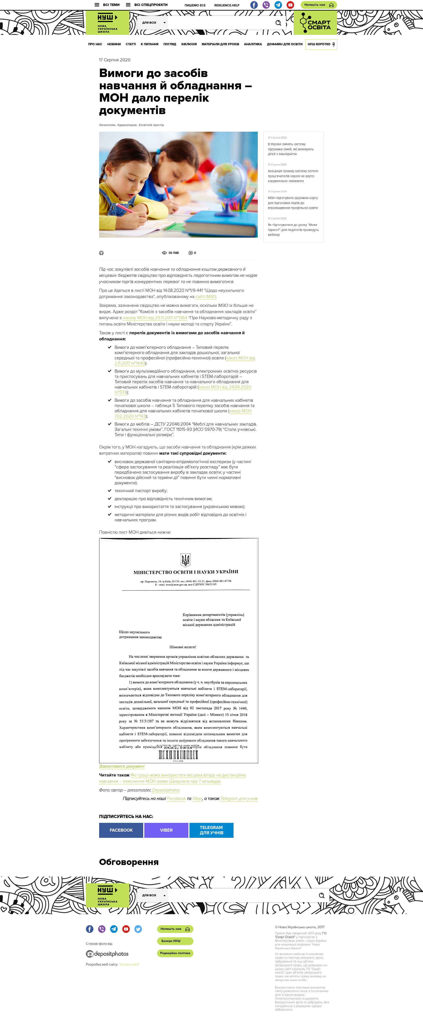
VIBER (166, 830)
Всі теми (111, 5)
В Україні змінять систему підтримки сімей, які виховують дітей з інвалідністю (291, 149)
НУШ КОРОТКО (319, 44)
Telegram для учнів (239, 798)
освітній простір (152, 125)
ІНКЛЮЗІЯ (189, 44)
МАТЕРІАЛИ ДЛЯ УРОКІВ (220, 44)
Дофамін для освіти (284, 44)
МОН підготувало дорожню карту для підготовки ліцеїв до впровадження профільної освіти (293, 203)
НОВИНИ (114, 44)
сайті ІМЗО (205, 296)
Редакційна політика (175, 953)
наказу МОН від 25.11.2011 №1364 (155, 318)
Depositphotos (166, 790)
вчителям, (108, 125)
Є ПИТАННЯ (149, 44)
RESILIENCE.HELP (226, 5)
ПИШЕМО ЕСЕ (195, 5)
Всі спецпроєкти (151, 5)
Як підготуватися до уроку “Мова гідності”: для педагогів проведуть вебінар (293, 230)
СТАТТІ (131, 44)
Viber (197, 798)
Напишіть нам (314, 5)
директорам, (128, 125)
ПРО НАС (95, 44)
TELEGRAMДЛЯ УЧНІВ (211, 830)
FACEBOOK (121, 830)
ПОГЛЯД (169, 44)
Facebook (176, 798)
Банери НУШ (170, 941)
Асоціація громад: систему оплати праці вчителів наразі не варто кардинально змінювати (293, 176)
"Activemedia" (129, 964)
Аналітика (253, 44)
